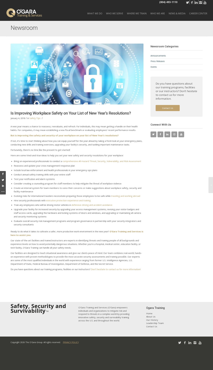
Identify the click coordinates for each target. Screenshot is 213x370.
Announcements (158, 55)
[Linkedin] (196, 4)
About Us (150, 316)
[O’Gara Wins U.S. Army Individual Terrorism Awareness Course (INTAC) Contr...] (211, 185)
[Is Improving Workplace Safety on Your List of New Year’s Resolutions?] (77, 74)
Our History (152, 319)
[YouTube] (181, 134)
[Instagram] (201, 4)
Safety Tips (35, 118)
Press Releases (158, 61)
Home (149, 313)
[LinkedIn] (167, 134)
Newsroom (24, 27)
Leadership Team (155, 323)
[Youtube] (205, 4)
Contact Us (167, 108)
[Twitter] (187, 4)
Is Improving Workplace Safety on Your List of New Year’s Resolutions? (71, 113)
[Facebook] (192, 4)
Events (154, 66)
